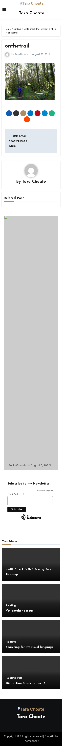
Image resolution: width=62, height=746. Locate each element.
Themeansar (30, 741)
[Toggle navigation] (4, 10)
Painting (39, 569)
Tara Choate (31, 13)
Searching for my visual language (29, 647)
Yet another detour (19, 610)
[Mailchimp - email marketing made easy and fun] (31, 519)
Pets (48, 569)
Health (10, 569)
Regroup (12, 574)
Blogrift (49, 736)
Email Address (15, 494)
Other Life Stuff (24, 569)
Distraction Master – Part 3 (25, 683)
